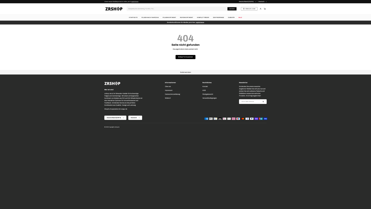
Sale (240, 17)
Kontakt (205, 86)
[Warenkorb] (265, 9)
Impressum (168, 90)
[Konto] (261, 9)
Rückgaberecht (207, 94)
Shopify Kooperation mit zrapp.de (115, 109)
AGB (204, 90)
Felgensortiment (169, 17)
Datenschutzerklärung (172, 94)
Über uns (168, 86)
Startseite (133, 17)
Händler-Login (250, 8)
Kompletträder (203, 17)
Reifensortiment (186, 17)
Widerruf (168, 98)
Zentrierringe (218, 17)
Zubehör (231, 17)
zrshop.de (116, 127)
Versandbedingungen (209, 98)
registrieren (134, 1)
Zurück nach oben (185, 72)
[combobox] (177, 8)
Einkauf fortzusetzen (185, 57)
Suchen (232, 8)
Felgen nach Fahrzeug (150, 17)
